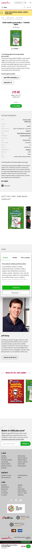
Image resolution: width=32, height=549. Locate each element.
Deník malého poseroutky (24, 133)
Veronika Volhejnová (25, 135)
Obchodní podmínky (6, 460)
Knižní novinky (21, 456)
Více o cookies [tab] (25, 257)
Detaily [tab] (15, 257)
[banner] (9, 2)
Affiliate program (22, 460)
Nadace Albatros (22, 491)
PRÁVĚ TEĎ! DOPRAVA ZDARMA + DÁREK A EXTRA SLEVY (16, 12)
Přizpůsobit (15, 293)
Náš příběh (4, 485)
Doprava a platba (5, 464)
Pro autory (4, 491)
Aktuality (3, 456)
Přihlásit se (25, 444)
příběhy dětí (27, 121)
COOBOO (28, 149)
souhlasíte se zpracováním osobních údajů (12, 439)
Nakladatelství (5, 487)
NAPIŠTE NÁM (26, 542)
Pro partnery (4, 493)
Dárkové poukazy (22, 458)
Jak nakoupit (4, 462)
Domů (2, 17)
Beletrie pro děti (10, 17)
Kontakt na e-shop (6, 475)
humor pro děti (27, 119)
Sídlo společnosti (5, 477)
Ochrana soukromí (22, 462)
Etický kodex (21, 489)
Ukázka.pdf (6, 186)
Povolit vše (16, 287)
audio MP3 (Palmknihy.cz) (11, 78)
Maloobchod (4, 489)
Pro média (4, 495)
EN (30, 2)
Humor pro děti (19, 17)
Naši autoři (4, 458)
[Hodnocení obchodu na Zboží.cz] (7, 517)
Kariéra (20, 487)
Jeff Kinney (16, 27)
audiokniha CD (8, 82)
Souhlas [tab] (5, 257)
